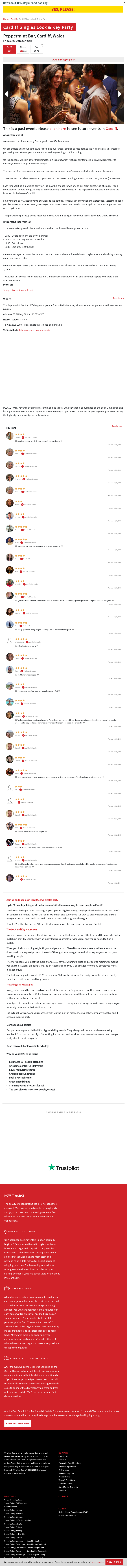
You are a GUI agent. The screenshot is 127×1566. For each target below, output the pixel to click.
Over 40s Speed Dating (36, 1554)
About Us (62, 1459)
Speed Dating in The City (14, 1534)
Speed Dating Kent (34, 1541)
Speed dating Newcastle (36, 1551)
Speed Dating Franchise (68, 1487)
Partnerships (64, 1470)
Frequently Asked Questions (70, 1463)
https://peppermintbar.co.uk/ (34, 329)
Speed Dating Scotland (36, 1544)
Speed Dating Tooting (13, 1530)
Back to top (118, 298)
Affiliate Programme (67, 1466)
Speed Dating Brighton (13, 1541)
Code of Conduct (65, 1483)
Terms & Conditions (67, 1480)
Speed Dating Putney (13, 1527)
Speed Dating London (13, 1510)
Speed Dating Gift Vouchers (15, 1503)
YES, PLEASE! (63, 9)
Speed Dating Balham (13, 1513)
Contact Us (63, 1456)
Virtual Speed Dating (13, 1499)
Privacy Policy (64, 1476)
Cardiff (111, 128)
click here (58, 128)
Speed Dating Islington (13, 1523)
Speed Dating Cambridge (14, 1544)
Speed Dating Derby (12, 1551)
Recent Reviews (10, 1506)
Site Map (62, 1490)
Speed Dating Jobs (66, 1473)
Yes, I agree (114, 1562)
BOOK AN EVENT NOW (17, 1423)
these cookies (97, 1562)
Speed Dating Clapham (14, 1517)
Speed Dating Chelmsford (15, 1547)
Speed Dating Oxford (13, 1537)
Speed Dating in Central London (17, 1520)
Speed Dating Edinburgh (14, 1554)
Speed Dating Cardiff (35, 1547)
